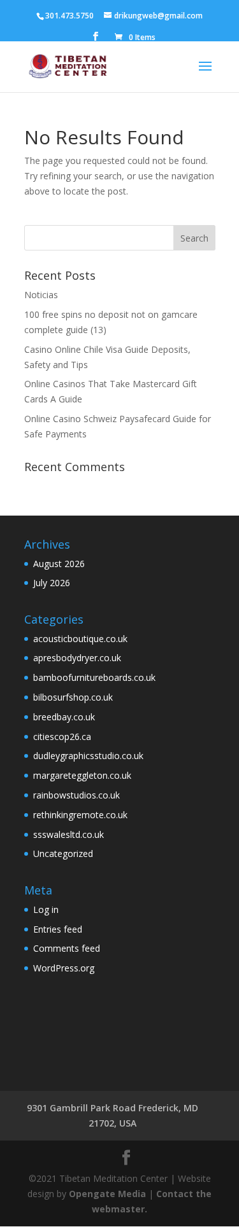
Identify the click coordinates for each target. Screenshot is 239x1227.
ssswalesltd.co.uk (68, 834)
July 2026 (51, 583)
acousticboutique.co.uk (80, 639)
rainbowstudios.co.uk (76, 795)
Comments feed (66, 948)
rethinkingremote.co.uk (80, 815)
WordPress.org (63, 968)
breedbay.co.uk (64, 717)
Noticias (41, 295)
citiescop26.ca (62, 736)
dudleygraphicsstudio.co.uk (88, 756)
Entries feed (57, 929)
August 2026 (59, 564)
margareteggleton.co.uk (82, 775)
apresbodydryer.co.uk (77, 658)
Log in (46, 909)
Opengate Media (107, 1194)
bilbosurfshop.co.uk (73, 697)
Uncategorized (63, 853)
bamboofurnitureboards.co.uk (94, 677)
